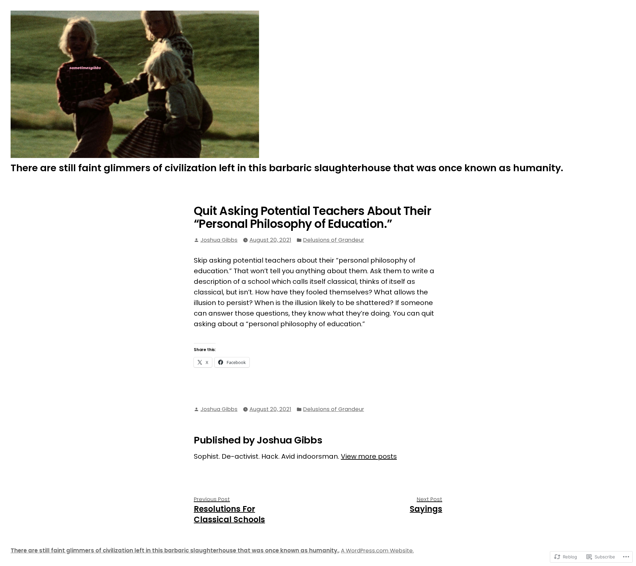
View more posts (369, 456)
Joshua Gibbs (219, 240)
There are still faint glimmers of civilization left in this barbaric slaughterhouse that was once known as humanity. (287, 168)
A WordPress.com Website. (377, 550)
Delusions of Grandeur (333, 240)
